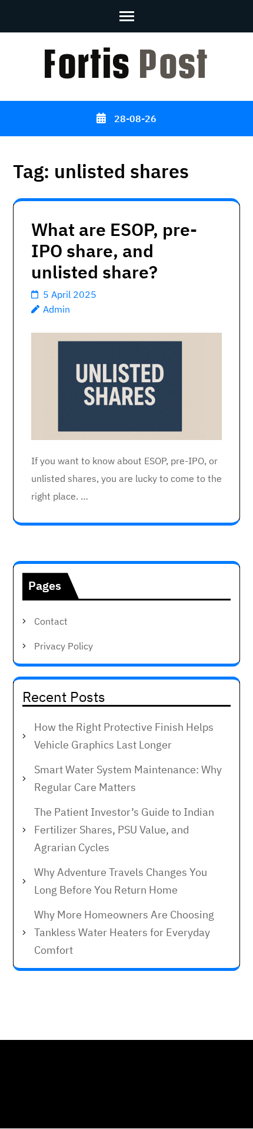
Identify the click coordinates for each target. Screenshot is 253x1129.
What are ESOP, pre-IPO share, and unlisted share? (114, 250)
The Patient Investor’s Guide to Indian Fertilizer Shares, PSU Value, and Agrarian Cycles (124, 829)
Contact (51, 621)
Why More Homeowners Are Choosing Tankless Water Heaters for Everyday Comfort (124, 932)
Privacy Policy (63, 646)
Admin (56, 309)
